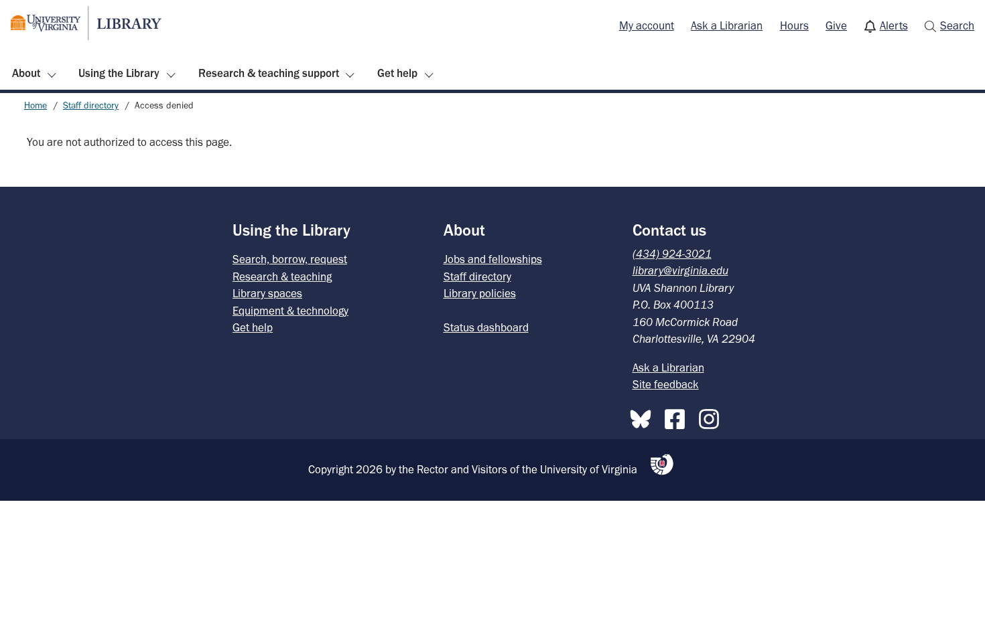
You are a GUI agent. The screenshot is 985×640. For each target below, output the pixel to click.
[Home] (86, 23)
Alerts (894, 25)
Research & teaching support (268, 73)
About (26, 73)
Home (35, 105)
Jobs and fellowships (493, 259)
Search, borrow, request (290, 259)
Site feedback (666, 384)
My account (646, 25)
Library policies (480, 293)
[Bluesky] (644, 416)
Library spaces (267, 293)
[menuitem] (646, 26)
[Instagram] (712, 416)
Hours (794, 25)
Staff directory (91, 105)
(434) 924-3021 (672, 253)
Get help (397, 73)
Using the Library (118, 73)
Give (836, 25)
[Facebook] (678, 416)
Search (957, 25)
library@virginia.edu (680, 270)
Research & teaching (282, 276)
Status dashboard (486, 327)
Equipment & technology (290, 310)
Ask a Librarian (727, 25)
